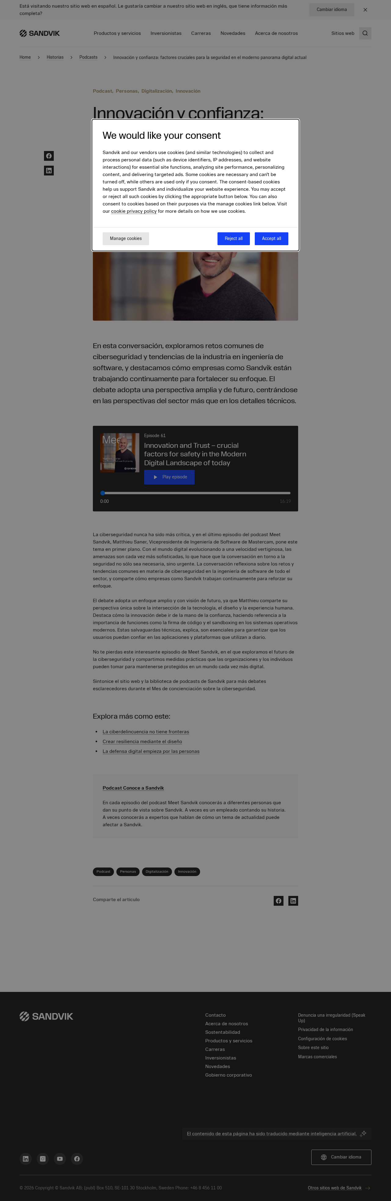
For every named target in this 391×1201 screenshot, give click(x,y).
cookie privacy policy (134, 211)
